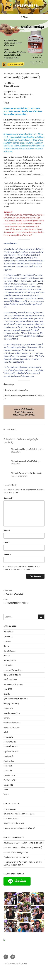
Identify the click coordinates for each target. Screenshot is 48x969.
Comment (8, 498)
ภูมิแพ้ (5, 732)
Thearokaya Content (29, 74)
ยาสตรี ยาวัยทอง (9, 742)
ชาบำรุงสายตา (22, 852)
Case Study (8, 637)
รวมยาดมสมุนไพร (17, 865)
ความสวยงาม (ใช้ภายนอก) (13, 684)
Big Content (8, 632)
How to (6, 646)
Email (6, 543)
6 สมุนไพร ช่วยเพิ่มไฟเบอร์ (13, 823)
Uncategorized (9, 660)
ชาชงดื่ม (6, 694)
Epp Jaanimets (9, 857)
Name (6, 531)
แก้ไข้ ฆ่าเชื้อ (8, 785)
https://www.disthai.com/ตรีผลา (16, 390)
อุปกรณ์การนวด (9, 775)
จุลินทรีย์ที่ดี (7, 689)
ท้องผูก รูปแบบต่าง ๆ (11, 704)
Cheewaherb (26, 5)
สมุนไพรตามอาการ (10, 751)
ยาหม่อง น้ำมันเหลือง (11, 747)
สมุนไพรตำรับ (12, 429)
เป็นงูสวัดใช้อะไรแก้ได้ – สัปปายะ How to (19, 814)
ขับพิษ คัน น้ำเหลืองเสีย (12, 675)
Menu (25, 17)
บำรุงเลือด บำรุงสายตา (12, 723)
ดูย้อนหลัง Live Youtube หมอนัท (15, 699)
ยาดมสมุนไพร (8, 737)
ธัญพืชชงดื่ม (8, 708)
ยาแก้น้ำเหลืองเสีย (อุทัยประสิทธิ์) (31, 843)
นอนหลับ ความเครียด (11, 713)
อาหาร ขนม (7, 766)
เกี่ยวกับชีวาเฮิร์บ (9, 780)
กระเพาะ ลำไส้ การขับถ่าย (13, 670)
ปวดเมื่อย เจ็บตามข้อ (11, 728)
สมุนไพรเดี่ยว (8, 761)
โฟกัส (5, 790)
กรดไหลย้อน (8, 665)
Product (6, 656)
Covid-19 (7, 641)
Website (7, 555)
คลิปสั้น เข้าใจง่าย (10, 680)
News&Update (9, 651)
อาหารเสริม (7, 771)
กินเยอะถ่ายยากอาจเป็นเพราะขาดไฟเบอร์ (19, 828)
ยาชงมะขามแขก (9, 809)
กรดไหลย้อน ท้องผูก (11, 819)
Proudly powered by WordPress (15, 963)
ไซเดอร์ (6, 795)
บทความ (6, 718)
